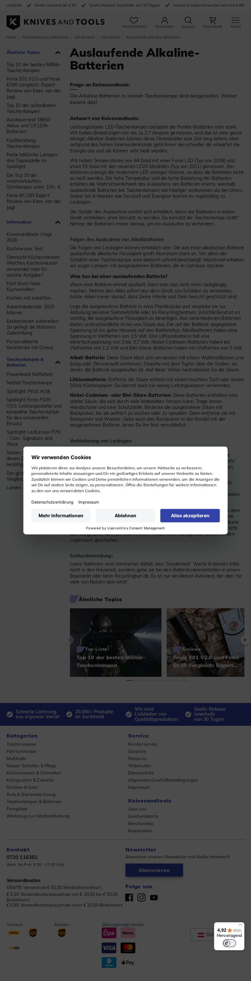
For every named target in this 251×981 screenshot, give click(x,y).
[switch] (229, 943)
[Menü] (240, 926)
